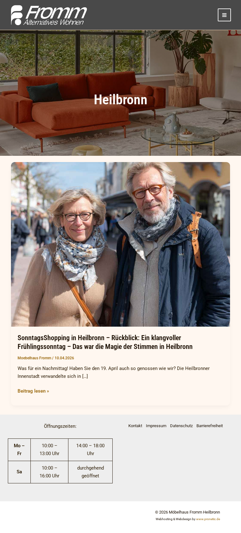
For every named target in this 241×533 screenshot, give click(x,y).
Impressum (156, 425)
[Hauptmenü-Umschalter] (224, 15)
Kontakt (135, 425)
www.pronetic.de (208, 519)
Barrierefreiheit (209, 425)
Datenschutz (181, 425)
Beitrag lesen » (33, 390)
